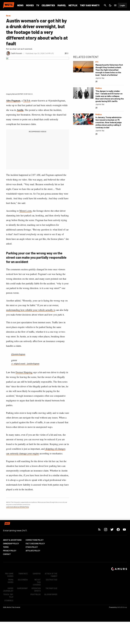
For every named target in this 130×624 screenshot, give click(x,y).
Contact (7, 554)
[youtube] (124, 529)
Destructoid (51, 580)
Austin (20, 110)
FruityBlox (35, 594)
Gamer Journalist (8, 589)
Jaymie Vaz (99, 78)
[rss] (99, 529)
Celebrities (48, 5)
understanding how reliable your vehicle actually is (30, 309)
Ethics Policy (32, 547)
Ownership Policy (11, 543)
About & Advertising (12, 540)
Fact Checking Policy (35, 543)
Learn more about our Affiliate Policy (17, 507)
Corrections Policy (34, 540)
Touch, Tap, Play (8, 595)
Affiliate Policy (33, 551)
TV (37, 5)
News (20, 5)
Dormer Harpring (24, 372)
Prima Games (10, 581)
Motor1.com (25, 210)
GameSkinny (22, 588)
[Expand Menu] (115, 5)
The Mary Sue (51, 588)
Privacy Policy (9, 551)
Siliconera (23, 580)
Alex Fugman (13, 100)
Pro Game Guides (9, 575)
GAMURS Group (122, 607)
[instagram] (105, 529)
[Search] (105, 5)
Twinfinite (23, 574)
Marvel (62, 5)
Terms (6, 547)
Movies (30, 5)
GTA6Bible (8, 600)
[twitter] (112, 529)
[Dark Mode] (110, 5)
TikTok (26, 100)
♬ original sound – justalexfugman (25, 364)
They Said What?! (90, 5)
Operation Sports (36, 589)
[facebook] (118, 529)
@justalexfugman (18, 354)
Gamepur (37, 574)
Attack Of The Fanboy (51, 575)
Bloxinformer (50, 594)
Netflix (73, 5)
